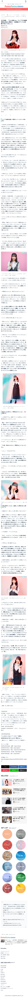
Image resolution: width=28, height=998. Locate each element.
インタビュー (18, 53)
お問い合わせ (3, 956)
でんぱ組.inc (7, 53)
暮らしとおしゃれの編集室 (5, 986)
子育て (13, 55)
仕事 (5, 55)
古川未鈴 (8, 55)
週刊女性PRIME (3, 965)
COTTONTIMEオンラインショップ (7, 988)
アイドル (12, 53)
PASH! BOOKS (3, 981)
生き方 (19, 55)
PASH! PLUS (3, 979)
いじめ (2, 53)
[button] (22, 770)
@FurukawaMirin (9, 726)
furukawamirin (10, 728)
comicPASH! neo (4, 983)
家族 (16, 55)
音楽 (22, 55)
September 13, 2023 (16, 925)
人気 (2, 55)
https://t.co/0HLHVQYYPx (13, 919)
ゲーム (23, 53)
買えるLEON (3, 976)
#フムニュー (13, 912)
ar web (2, 969)
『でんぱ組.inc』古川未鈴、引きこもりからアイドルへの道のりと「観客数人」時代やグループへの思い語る (14, 109)
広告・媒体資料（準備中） (5, 954)
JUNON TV (3, 972)
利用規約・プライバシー (5, 953)
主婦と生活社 (3, 958)
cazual (2, 990)
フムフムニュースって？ (5, 951)
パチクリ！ (3, 984)
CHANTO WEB (3, 967)
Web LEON (3, 974)
